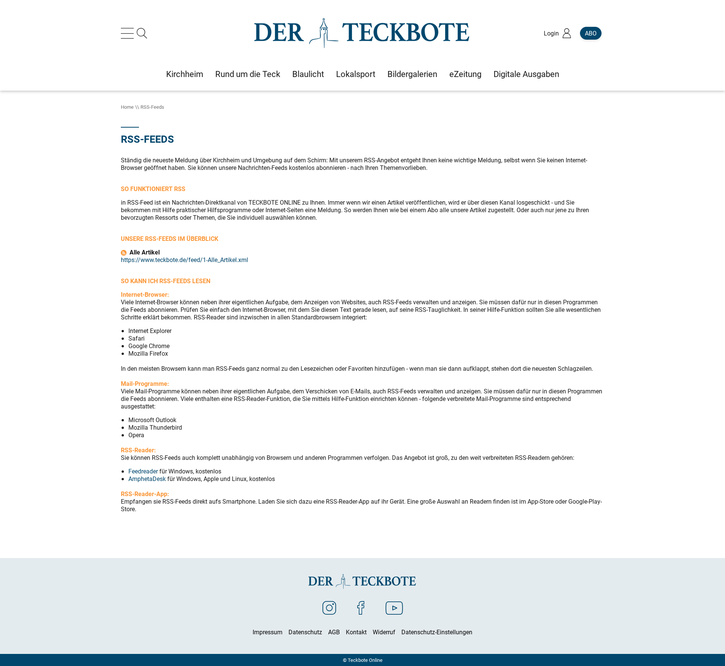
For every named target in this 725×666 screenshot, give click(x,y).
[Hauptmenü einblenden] (129, 33)
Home (127, 106)
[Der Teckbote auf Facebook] (360, 607)
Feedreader (143, 471)
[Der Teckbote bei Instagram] (329, 607)
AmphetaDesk (147, 479)
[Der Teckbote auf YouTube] (394, 607)
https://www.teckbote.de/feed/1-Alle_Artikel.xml (184, 260)
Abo (591, 33)
